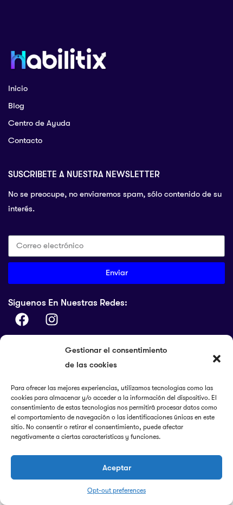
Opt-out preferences (116, 490)
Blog (16, 106)
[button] (216, 357)
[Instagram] (51, 319)
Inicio (18, 88)
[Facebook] (21, 319)
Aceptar (116, 467)
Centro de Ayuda (39, 123)
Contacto (25, 140)
